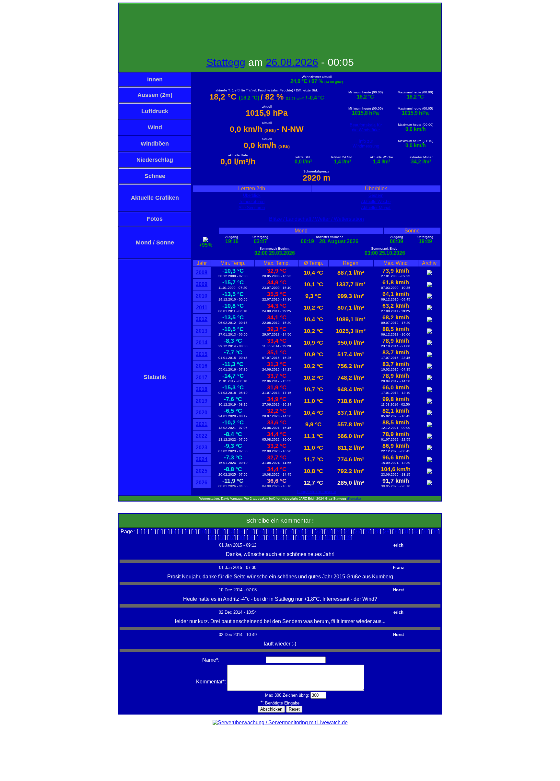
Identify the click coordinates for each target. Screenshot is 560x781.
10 (202, 531)
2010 (201, 296)
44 (299, 537)
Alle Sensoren (252, 207)
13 (231, 531)
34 (435, 531)
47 (329, 537)
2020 (201, 412)
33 (425, 531)
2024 (201, 459)
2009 (201, 284)
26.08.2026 (292, 62)
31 (406, 531)
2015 (201, 354)
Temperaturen (251, 201)
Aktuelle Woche (376, 201)
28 (377, 531)
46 (319, 537)
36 (222, 537)
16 (260, 531)
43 (290, 537)
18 (280, 531)
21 (309, 531)
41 (270, 537)
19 (289, 531)
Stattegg (225, 62)
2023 (201, 447)
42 (280, 537)
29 (387, 531)
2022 (201, 436)
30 (396, 531)
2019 (201, 401)
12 (221, 531)
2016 (201, 366)
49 (348, 537)
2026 (201, 482)
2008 (201, 272)
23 (328, 531)
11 (212, 531)
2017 (201, 377)
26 (357, 531)
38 (241, 537)
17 (270, 531)
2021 (201, 424)
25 (348, 531)
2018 (201, 389)
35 (212, 537)
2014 (201, 342)
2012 (201, 319)
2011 (201, 307)
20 (299, 531)
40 (260, 537)
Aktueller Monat (376, 207)
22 (318, 531)
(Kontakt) (354, 498)
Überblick (252, 195)
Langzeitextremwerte (316, 491)
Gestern (375, 195)
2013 (201, 331)
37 (231, 537)
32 (416, 531)
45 (309, 537)
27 (367, 531)
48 (338, 537)
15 (250, 531)
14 (241, 531)
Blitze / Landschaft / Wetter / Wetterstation (316, 219)
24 (338, 531)
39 (251, 537)
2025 (201, 471)
